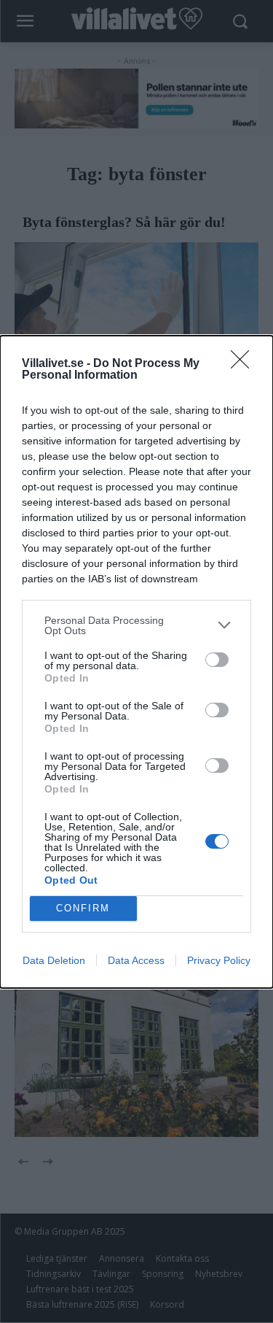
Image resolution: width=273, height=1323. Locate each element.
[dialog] (136, 662)
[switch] (217, 659)
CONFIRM (83, 908)
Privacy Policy (218, 960)
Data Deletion (54, 960)
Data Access (136, 960)
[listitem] (136, 625)
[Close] (244, 364)
